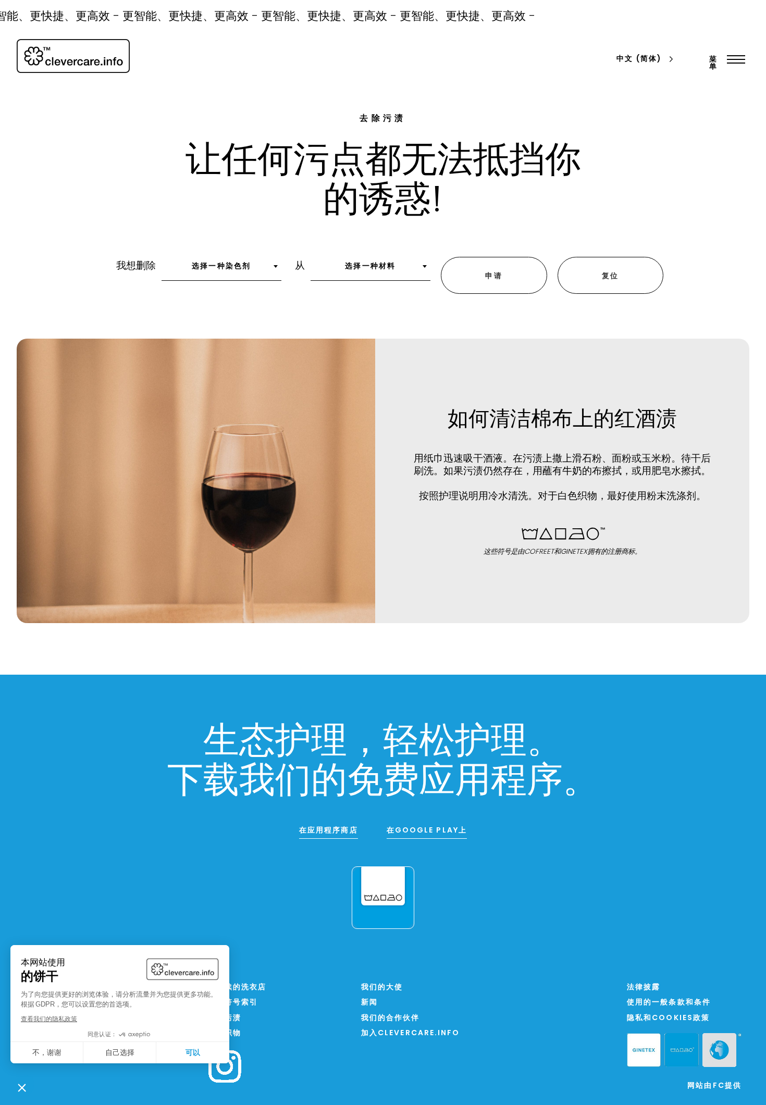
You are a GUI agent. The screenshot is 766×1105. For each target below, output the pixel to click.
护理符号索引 (233, 1003)
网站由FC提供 (714, 1086)
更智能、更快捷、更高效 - (182, 17)
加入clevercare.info (410, 1033)
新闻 (369, 1003)
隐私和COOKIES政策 (668, 1018)
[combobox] (221, 270)
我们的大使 (382, 987)
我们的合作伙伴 (390, 1018)
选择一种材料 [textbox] (370, 266)
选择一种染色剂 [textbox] (221, 266)
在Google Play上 (427, 831)
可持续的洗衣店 (237, 987)
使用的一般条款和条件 (669, 1003)
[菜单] (733, 59)
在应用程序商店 (328, 831)
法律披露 (643, 987)
